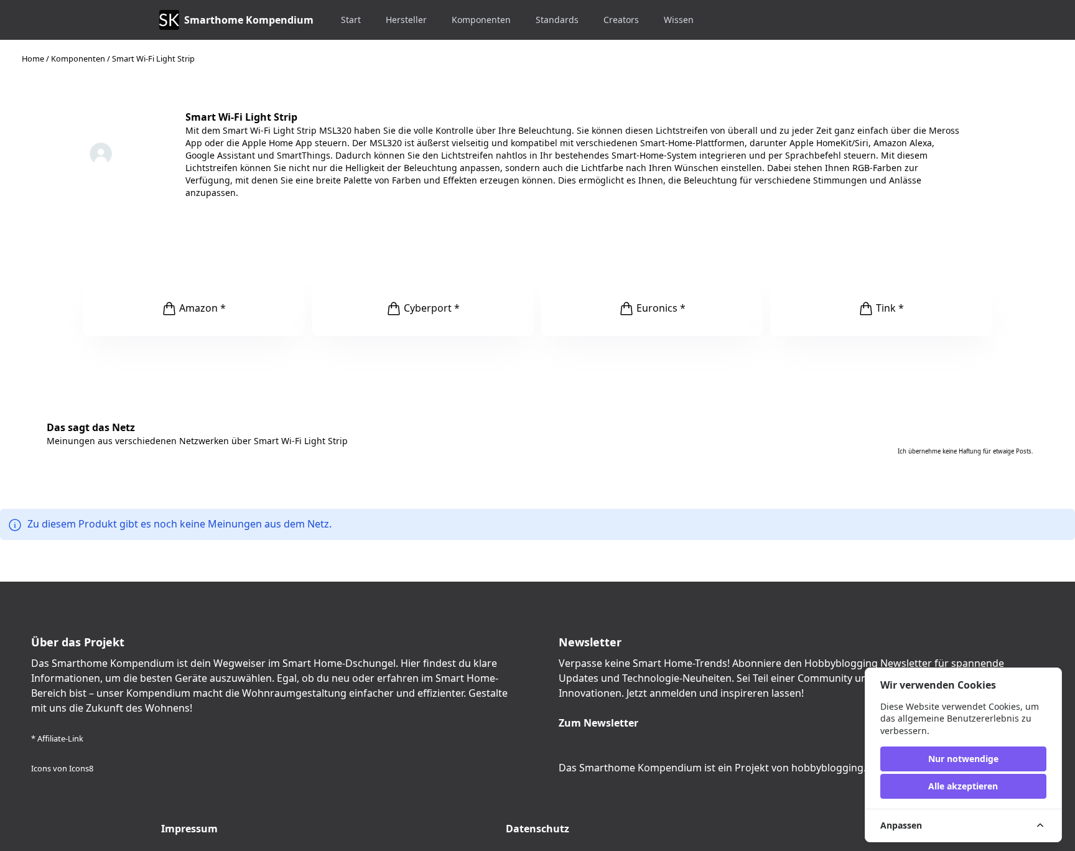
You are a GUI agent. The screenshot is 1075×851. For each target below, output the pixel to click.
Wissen (679, 20)
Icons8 (81, 768)
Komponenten (481, 20)
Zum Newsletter (598, 723)
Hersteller (406, 20)
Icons (41, 768)
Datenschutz (537, 828)
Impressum (189, 828)
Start (351, 20)
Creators (621, 20)
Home (33, 58)
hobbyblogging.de (834, 767)
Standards (557, 20)
